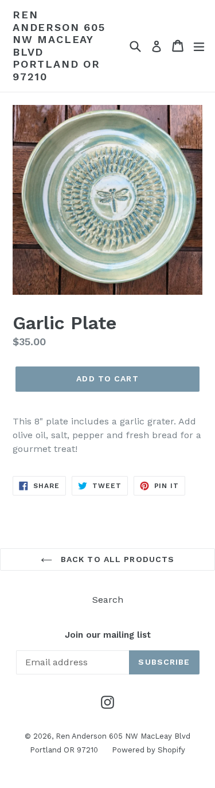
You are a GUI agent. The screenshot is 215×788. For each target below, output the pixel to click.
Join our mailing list (108, 635)
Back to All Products (116, 559)
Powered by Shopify (148, 750)
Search (107, 599)
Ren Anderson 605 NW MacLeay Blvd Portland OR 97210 (59, 46)
